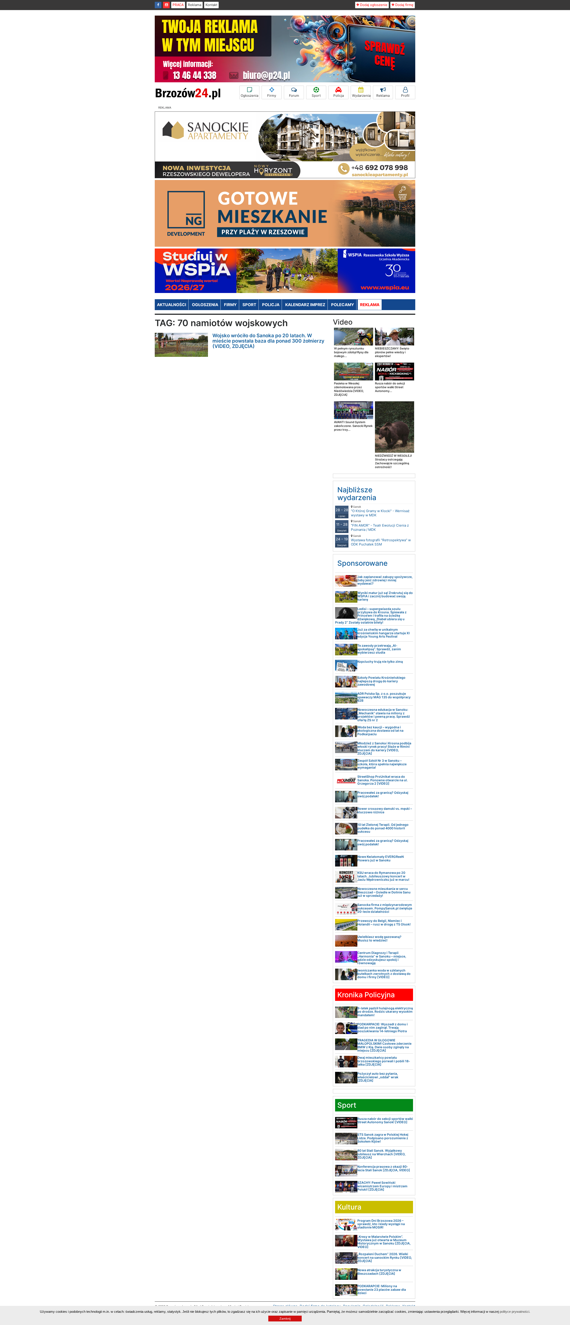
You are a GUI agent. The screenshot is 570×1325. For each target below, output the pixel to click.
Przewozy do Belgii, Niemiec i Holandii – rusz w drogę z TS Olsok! (384, 922)
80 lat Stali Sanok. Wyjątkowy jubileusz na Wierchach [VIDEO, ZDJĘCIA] (381, 1154)
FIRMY (230, 304)
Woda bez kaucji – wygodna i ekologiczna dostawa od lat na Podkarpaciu (380, 730)
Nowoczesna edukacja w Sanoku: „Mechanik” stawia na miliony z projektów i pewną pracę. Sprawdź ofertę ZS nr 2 (383, 715)
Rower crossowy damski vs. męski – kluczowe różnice (384, 810)
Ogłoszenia (249, 95)
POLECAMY (342, 304)
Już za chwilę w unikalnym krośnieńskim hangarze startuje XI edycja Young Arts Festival (383, 633)
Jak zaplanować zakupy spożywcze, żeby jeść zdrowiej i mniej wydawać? (385, 580)
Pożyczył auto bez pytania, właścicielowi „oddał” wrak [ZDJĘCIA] (377, 1077)
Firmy (271, 95)
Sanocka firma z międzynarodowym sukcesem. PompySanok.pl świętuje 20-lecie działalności (384, 908)
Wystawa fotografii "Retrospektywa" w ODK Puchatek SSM (381, 540)
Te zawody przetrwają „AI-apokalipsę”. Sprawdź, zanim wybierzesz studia (379, 649)
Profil (405, 95)
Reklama (194, 5)
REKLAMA (369, 304)
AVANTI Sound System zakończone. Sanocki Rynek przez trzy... (353, 425)
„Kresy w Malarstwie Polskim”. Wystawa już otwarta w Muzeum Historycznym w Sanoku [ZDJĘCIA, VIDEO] (384, 1242)
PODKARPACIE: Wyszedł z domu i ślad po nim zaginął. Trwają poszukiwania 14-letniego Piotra (382, 1027)
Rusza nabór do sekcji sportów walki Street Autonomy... (390, 387)
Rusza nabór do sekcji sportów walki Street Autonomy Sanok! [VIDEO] (385, 1120)
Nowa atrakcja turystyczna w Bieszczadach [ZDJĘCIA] (379, 1271)
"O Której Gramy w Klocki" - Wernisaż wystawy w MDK (380, 511)
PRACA (178, 5)
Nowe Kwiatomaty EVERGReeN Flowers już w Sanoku (380, 858)
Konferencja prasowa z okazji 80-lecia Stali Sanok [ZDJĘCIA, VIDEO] (383, 1168)
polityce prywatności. (515, 1311)
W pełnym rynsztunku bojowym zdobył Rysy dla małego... (351, 352)
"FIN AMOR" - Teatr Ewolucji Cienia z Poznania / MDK (380, 525)
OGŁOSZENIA (205, 304)
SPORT (249, 304)
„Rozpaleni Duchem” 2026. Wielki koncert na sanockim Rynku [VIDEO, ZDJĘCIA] (384, 1257)
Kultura (349, 1207)
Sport (316, 95)
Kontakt (211, 5)
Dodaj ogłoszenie (373, 5)
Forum (294, 95)
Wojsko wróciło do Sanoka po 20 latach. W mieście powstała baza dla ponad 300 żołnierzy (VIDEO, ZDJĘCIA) (268, 341)
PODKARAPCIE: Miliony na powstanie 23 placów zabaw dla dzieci (381, 1289)
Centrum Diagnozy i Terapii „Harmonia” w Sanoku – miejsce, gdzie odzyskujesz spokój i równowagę (381, 958)
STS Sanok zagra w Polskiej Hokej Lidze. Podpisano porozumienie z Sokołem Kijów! (382, 1138)
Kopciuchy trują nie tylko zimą (380, 661)
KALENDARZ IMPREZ (305, 304)
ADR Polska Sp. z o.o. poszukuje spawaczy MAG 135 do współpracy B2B (384, 697)
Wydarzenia (361, 95)
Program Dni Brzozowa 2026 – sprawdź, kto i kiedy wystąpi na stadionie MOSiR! (381, 1224)
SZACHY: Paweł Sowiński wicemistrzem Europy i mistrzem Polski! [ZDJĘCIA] (382, 1186)
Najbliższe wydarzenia (356, 493)
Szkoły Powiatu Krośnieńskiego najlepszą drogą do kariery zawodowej (381, 681)
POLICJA (270, 304)
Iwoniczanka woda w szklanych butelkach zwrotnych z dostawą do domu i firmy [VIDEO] (384, 973)
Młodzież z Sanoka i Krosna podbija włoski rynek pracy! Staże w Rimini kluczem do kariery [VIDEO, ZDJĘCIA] (384, 748)
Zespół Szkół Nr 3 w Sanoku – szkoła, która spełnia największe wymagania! (382, 764)
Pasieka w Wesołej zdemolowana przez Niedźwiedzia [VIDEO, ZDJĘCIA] (349, 389)
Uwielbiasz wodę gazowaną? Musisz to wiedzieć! (379, 938)
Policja (338, 95)
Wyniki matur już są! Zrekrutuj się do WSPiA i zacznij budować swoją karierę (385, 596)
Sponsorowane (362, 563)
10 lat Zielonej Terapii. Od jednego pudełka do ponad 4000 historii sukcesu (383, 828)
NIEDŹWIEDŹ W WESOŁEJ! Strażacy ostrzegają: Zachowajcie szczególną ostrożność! (393, 461)
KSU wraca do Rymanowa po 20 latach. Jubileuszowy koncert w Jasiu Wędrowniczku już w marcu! (383, 876)
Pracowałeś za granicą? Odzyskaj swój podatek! (382, 794)
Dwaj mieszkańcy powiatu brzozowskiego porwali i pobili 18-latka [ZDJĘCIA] (383, 1061)
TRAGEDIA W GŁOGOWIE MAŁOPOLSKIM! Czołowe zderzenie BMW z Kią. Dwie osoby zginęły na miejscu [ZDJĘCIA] (384, 1045)
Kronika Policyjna (366, 994)
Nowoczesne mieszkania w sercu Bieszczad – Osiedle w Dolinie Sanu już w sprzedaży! (384, 892)
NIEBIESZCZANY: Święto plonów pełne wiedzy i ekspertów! (392, 352)
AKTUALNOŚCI (171, 304)
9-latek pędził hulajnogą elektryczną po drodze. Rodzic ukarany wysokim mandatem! (385, 1011)
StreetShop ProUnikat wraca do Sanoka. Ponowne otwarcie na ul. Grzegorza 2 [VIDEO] (382, 780)
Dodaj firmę (403, 5)
